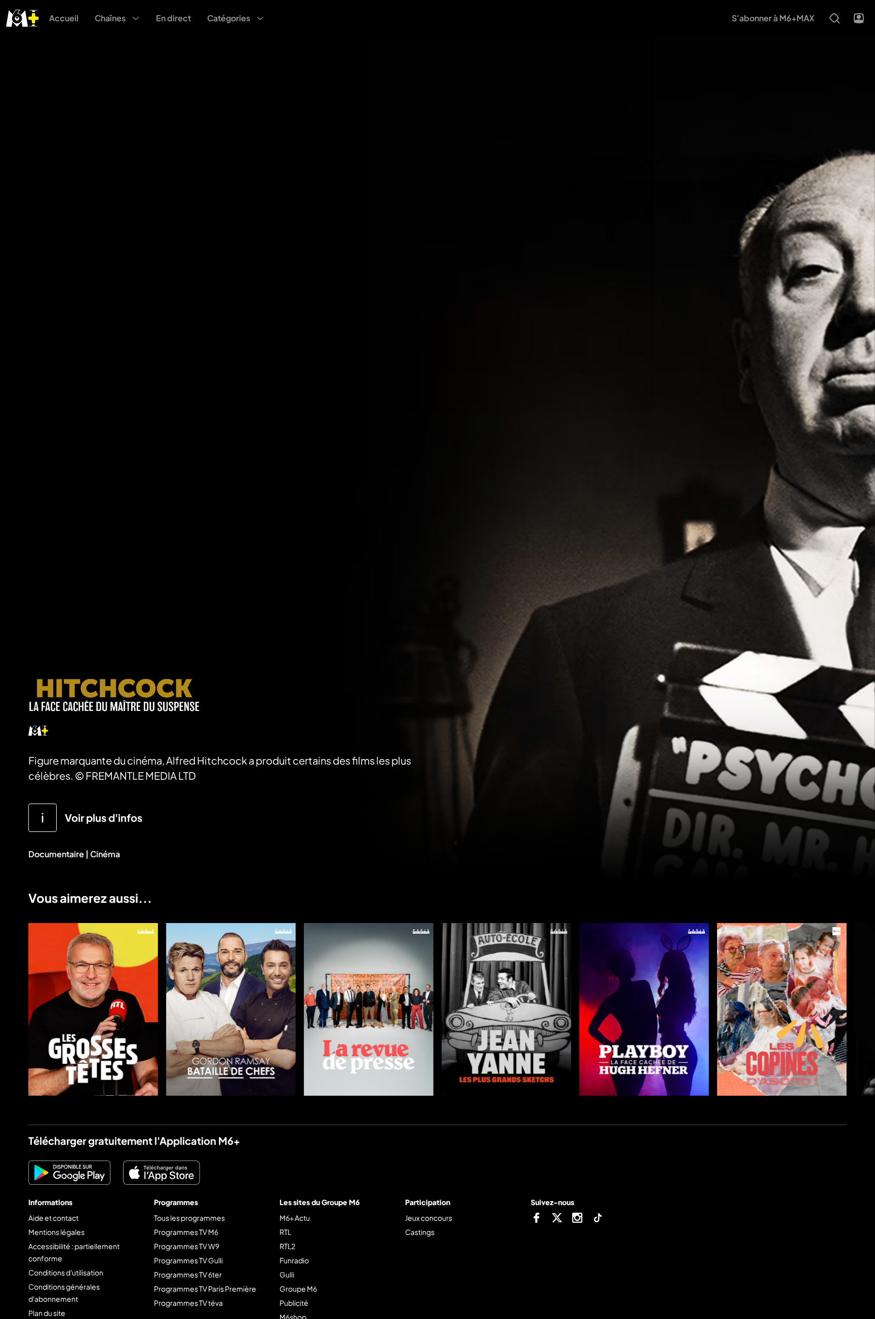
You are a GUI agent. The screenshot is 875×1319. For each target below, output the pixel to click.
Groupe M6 (298, 1288)
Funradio (294, 1260)
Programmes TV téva (188, 1302)
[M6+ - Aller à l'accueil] (22, 17)
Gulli (287, 1274)
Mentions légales (56, 1231)
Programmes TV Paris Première (205, 1288)
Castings (419, 1231)
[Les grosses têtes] (93, 1009)
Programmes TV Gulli (188, 1260)
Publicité (294, 1302)
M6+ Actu (295, 1217)
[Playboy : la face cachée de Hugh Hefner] (644, 1009)
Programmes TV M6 (186, 1231)
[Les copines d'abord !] (782, 1009)
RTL (285, 1231)
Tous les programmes (189, 1217)
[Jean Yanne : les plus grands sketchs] (506, 1009)
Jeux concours (428, 1217)
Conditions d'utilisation (65, 1272)
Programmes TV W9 (186, 1246)
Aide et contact (53, 1217)
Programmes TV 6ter (188, 1274)
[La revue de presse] (368, 1009)
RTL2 (287, 1246)
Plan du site (46, 1312)
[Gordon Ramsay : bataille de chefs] (231, 1009)
